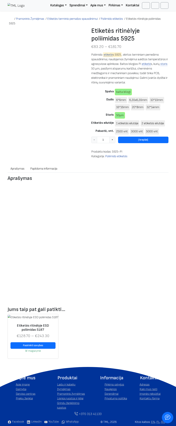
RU (163, 422)
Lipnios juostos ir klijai (70, 398)
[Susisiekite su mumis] (167, 417)
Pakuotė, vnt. (105, 131)
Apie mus (96, 5)
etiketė (108, 54)
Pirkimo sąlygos (114, 384)
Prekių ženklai (24, 398)
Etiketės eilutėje (102, 123)
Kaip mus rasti (148, 389)
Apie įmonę (23, 384)
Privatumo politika (115, 398)
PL (158, 422)
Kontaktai (132, 5)
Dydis (110, 99)
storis (163, 64)
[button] (26, 378)
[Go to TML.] (11, 19)
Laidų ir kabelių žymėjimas (66, 387)
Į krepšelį (143, 139)
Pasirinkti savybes (33, 345)
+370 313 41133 (90, 414)
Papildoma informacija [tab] (43, 168)
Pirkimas (114, 5)
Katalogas (57, 5)
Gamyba (21, 389)
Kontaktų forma (150, 398)
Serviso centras (25, 394)
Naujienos (110, 389)
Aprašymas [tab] (17, 168)
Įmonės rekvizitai (150, 394)
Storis (110, 115)
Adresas (145, 384)
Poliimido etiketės (116, 156)
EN (153, 422)
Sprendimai (77, 5)
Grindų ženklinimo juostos (68, 405)
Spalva (109, 91)
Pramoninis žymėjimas (71, 394)
